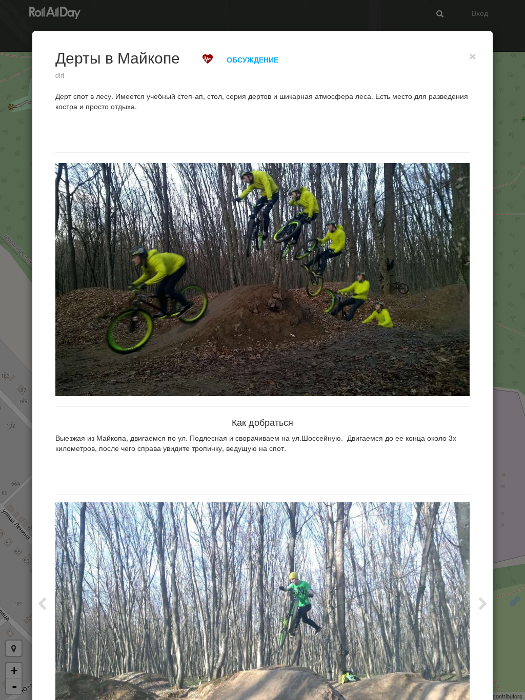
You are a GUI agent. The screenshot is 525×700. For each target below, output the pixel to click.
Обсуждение (252, 59)
